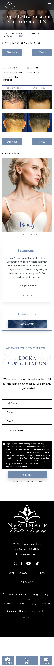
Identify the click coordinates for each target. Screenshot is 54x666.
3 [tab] (27, 234)
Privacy (34, 481)
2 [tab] (23, 234)
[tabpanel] (27, 195)
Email (46, 663)
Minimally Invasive (32, 33)
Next (42, 52)
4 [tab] (32, 234)
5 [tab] (36, 234)
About (24, 573)
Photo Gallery (16, 33)
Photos (7, 663)
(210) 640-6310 (42, 384)
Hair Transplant (9, 36)
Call (27, 663)
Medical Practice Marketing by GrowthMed (27, 603)
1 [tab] (18, 234)
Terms (39, 481)
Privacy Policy (14, 461)
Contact (40, 573)
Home (4, 33)
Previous (12, 52)
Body (27, 224)
